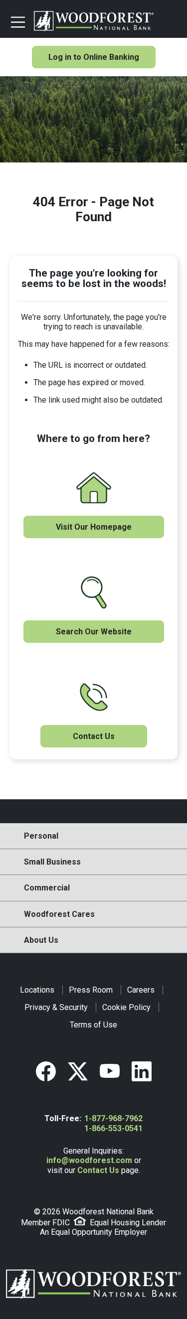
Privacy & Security (56, 1007)
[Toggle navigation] (18, 20)
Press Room (91, 990)
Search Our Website (94, 631)
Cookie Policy (126, 1007)
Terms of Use (93, 1024)
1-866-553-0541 (113, 1128)
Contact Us (94, 736)
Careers (141, 990)
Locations (37, 990)
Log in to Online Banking (93, 57)
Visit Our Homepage (94, 527)
